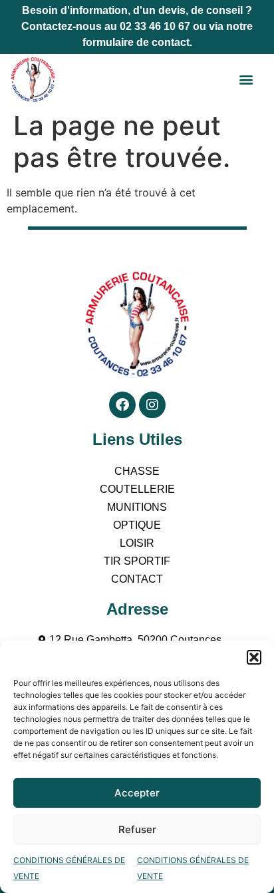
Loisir (137, 543)
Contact (137, 579)
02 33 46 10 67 (155, 26)
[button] (254, 657)
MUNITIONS (137, 507)
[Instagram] (152, 405)
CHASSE (137, 471)
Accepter (137, 792)
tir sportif (137, 561)
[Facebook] (122, 405)
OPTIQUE (137, 525)
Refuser (137, 829)
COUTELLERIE (137, 489)
